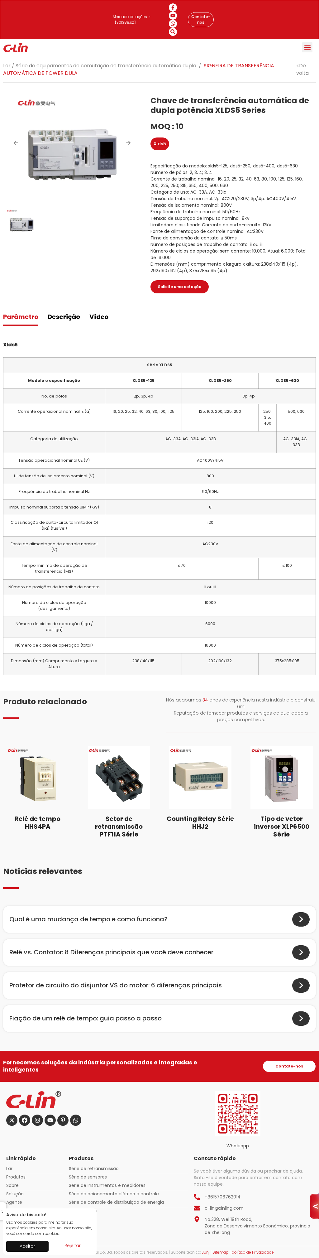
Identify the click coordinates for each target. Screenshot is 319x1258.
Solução (15, 1194)
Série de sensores (88, 1177)
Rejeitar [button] (72, 1245)
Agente (14, 1202)
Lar (7, 65)
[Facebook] (24, 1120)
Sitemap (220, 1252)
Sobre (12, 1185)
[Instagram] (37, 1120)
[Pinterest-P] (63, 1120)
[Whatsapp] (173, 24)
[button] (307, 47)
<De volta (302, 69)
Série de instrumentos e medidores (107, 1185)
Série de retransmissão (94, 1168)
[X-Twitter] (11, 1120)
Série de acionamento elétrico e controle (114, 1194)
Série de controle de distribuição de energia (116, 1202)
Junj (206, 1252)
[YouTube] (173, 16)
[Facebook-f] (173, 7)
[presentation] (15, 142)
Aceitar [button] (27, 1246)
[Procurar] (173, 32)
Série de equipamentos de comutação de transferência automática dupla (106, 65)
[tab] (20, 317)
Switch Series (83, 1210)
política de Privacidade (252, 1252)
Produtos (16, 1177)
